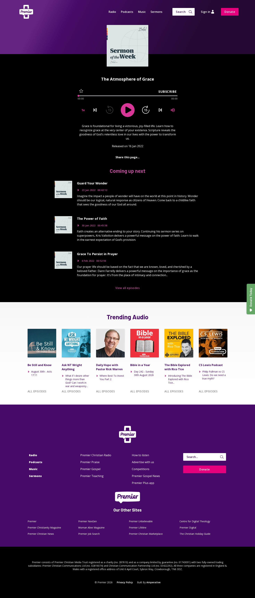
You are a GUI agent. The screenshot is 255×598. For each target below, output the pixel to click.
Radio (112, 12)
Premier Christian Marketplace (146, 533)
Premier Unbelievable (141, 521)
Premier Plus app (143, 483)
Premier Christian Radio (95, 455)
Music (142, 12)
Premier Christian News (41, 533)
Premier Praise (90, 462)
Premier (32, 521)
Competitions (140, 469)
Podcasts (127, 12)
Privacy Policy (125, 582)
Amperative (153, 582)
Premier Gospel (90, 469)
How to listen (140, 455)
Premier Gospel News (146, 476)
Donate (229, 12)
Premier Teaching (92, 476)
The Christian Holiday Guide (195, 533)
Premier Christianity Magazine (44, 527)
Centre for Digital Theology (195, 521)
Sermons (156, 12)
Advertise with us (143, 462)
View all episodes (127, 288)
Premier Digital (188, 527)
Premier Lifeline (137, 527)
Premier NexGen (87, 521)
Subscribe (167, 91)
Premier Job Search (89, 533)
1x (83, 110)
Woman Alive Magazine (91, 527)
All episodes (37, 391)
